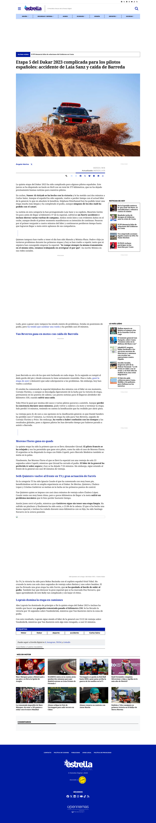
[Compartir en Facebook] (80, 176)
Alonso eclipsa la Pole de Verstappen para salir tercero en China (61, 707)
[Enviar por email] (71, 176)
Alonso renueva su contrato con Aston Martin (92, 706)
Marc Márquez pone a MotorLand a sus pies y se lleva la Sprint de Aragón (30, 679)
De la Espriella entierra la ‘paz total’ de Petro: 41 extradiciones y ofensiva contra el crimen (128, 208)
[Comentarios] (66, 176)
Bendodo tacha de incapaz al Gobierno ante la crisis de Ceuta (127, 217)
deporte (56, 633)
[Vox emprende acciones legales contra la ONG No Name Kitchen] (113, 236)
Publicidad (75, 752)
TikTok (58, 642)
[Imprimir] (76, 176)
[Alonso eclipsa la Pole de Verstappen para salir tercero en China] (62, 695)
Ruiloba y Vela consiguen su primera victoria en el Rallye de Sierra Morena (124, 707)
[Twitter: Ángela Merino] (31, 164)
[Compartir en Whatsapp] (103, 176)
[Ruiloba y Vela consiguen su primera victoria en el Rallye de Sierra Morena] (125, 695)
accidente (74, 633)
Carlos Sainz (94, 633)
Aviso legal (86, 752)
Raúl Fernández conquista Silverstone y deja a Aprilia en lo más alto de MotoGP (124, 679)
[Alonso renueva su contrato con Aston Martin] (94, 695)
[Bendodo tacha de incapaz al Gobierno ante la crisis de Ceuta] (113, 218)
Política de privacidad (102, 752)
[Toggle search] (136, 8)
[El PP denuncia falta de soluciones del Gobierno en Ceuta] (113, 227)
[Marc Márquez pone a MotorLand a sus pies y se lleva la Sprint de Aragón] (30, 667)
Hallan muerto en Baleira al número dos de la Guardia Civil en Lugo (127, 331)
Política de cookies (61, 752)
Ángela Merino (22, 164)
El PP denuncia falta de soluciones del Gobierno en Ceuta (52, 54)
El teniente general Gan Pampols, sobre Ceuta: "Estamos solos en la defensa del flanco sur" (127, 341)
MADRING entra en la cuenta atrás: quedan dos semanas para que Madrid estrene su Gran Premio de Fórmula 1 (62, 680)
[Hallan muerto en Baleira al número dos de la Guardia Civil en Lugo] (113, 331)
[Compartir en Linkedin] (98, 176)
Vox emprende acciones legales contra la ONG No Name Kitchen (128, 236)
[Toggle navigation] (19, 8)
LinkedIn (66, 642)
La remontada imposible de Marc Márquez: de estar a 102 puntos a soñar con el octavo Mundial (29, 707)
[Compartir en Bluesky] (89, 176)
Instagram (51, 642)
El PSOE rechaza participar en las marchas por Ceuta (125, 245)
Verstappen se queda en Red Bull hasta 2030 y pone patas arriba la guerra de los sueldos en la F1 (93, 679)
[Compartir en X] (85, 176)
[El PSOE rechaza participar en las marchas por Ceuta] (113, 246)
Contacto (47, 752)
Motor (23, 633)
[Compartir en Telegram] (94, 176)
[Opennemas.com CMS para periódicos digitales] (78, 809)
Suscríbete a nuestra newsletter (29, 647)
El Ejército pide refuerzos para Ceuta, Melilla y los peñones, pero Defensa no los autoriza (127, 382)
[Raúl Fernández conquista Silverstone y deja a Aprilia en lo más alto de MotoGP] (125, 667)
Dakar (39, 633)
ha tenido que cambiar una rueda (43, 326)
